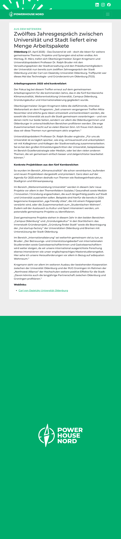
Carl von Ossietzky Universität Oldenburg (43, 290)
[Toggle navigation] (108, 14)
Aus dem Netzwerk (27, 29)
